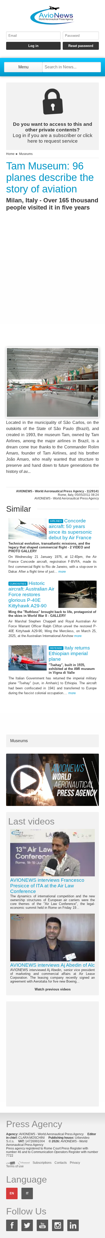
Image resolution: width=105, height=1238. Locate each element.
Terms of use (15, 1166)
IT (27, 1193)
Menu (23, 67)
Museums (26, 154)
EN (12, 1193)
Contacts (61, 1163)
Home (10, 154)
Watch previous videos (53, 989)
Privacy (75, 1163)
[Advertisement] (52, 288)
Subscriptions (42, 1163)
